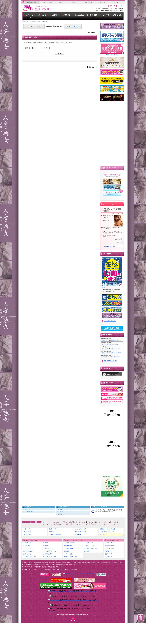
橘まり (104, 344)
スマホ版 (86, 551)
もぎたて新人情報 (69, 543)
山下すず (104, 356)
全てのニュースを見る (109, 246)
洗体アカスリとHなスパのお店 (107, 529)
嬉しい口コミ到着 (115, 340)
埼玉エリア (75, 2)
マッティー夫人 (28, 532)
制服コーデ (52, 529)
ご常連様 (59, 514)
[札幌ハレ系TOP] (73, 619)
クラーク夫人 (27, 529)
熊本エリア (116, 2)
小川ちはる (105, 348)
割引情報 (66, 551)
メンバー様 (60, 511)
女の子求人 (120, 5)
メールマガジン (27, 509)
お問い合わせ (58, 524)
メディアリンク (112, 524)
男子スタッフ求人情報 (49, 556)
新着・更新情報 (113, 522)
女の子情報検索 (68, 548)
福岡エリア (102, 2)
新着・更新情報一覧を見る (110, 360)
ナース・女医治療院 (55, 534)
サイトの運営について (49, 551)
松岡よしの (105, 352)
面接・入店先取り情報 (70, 556)
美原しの (104, 340)
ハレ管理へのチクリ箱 (29, 556)
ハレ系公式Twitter (28, 511)
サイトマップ (27, 543)
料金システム (81, 522)
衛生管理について (28, 551)
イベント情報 (103, 522)
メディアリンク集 (89, 545)
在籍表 (65, 522)
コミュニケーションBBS (33, 26)
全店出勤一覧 (68, 545)
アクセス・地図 (92, 522)
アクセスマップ (27, 548)
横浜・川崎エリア (89, 2)
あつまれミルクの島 (80, 529)
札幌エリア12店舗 (47, 2)
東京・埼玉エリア (110, 548)
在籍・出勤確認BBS (54, 26)
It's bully (51, 532)
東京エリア (61, 2)
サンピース (102, 524)
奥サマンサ (103, 534)
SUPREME (78, 534)
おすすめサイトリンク (90, 548)
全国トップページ (110, 543)
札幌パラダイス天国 (80, 532)
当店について (57, 522)
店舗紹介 (45, 545)
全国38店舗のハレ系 (30, 2)
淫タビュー (94, 524)
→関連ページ (119, 242)
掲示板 (34, 21)
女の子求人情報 (68, 524)
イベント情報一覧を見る (110, 321)
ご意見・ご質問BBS (72, 26)
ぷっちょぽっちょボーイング (107, 532)
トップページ (27, 21)
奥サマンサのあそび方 (81, 524)
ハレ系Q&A (26, 545)
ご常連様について (48, 548)
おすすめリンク (47, 524)
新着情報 (45, 543)
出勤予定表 (72, 522)
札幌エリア (108, 556)
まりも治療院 (27, 534)
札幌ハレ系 (112, 5)
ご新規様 (59, 509)
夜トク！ (105, 287)
